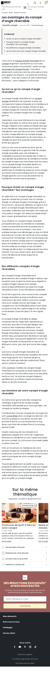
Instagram (30, 647)
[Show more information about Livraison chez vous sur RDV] (46, 559)
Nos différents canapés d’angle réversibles (23, 48)
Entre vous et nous (11, 622)
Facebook (14, 647)
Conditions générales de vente (25, 659)
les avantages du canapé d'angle (23, 68)
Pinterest (25, 647)
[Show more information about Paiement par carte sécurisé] (46, 553)
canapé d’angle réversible (27, 60)
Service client (9, 633)
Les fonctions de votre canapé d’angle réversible (26, 51)
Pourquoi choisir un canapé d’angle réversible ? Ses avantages (20, 43)
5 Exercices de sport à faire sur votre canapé (19, 526)
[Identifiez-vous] (40, 2)
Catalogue (7, 627)
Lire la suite (6, 541)
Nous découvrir (10, 616)
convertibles (12, 416)
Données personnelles (25, 663)
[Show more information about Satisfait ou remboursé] (46, 564)
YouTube (20, 647)
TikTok (35, 647)
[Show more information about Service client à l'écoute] (46, 547)
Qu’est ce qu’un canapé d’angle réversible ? (24, 39)
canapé (5, 63)
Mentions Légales (25, 654)
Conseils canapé (9, 25)
